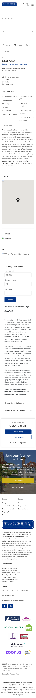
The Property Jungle (13, 674)
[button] (32, 31)
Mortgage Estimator (13, 266)
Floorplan (19, 45)
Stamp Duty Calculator (14, 403)
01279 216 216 (18, 425)
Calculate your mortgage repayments (14, 64)
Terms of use (6, 666)
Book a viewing (18, 431)
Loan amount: (9, 271)
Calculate (10, 299)
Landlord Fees (17, 668)
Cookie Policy (7, 668)
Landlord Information (9, 506)
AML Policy (6, 671)
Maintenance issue (24, 512)
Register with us (23, 506)
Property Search (7, 512)
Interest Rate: (9, 289)
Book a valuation (18, 437)
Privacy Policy (16, 666)
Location (7, 45)
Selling (4, 503)
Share (13, 443)
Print (24, 443)
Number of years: (10, 280)
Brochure (8, 51)
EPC (28, 45)
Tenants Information (8, 509)
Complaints (26, 666)
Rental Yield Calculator (14, 410)
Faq (3, 515)
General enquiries (23, 503)
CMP (25, 668)
